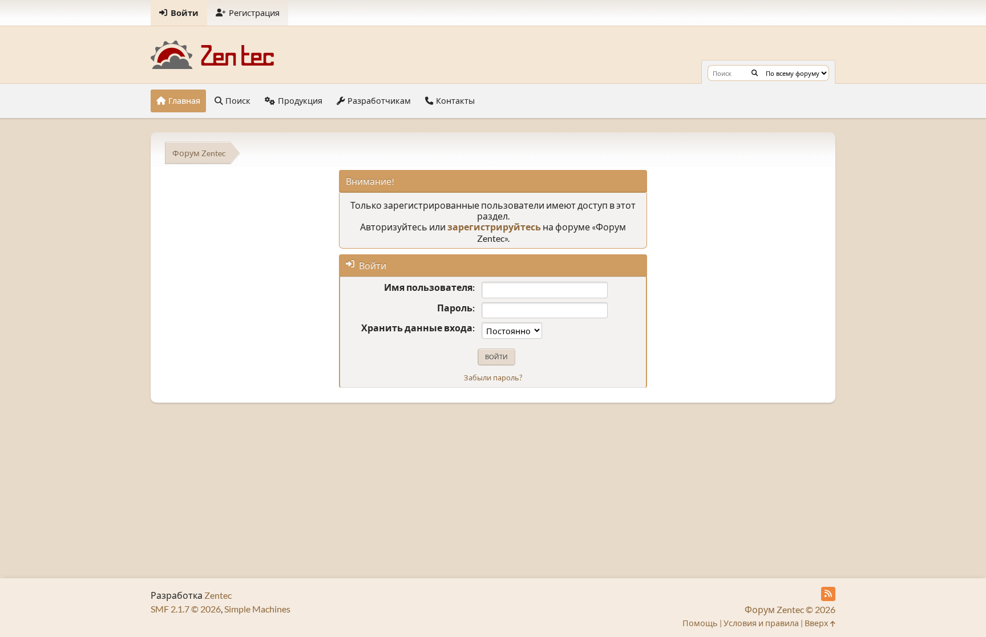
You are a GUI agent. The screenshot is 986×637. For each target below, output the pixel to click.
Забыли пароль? (493, 377)
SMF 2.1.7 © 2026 (186, 608)
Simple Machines (257, 608)
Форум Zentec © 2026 (790, 609)
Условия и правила (761, 623)
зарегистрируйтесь (494, 226)
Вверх (817, 623)
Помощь (700, 623)
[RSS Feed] (828, 594)
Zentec (218, 595)
